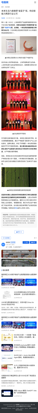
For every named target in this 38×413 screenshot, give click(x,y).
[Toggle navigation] (35, 2)
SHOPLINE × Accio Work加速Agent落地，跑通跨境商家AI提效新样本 (25, 356)
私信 (34, 242)
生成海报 (7, 238)
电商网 (3, 18)
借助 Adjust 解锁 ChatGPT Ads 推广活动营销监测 (25, 392)
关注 (27, 242)
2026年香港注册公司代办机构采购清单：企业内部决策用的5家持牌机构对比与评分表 (24, 293)
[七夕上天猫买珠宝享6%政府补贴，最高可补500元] (7, 368)
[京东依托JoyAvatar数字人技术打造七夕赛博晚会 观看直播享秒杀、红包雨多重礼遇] (7, 347)
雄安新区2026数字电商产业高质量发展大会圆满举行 (19, 276)
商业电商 (18, 18)
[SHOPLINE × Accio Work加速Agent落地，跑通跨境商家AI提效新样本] (7, 358)
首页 (2, 7)
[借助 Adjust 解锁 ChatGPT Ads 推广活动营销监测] (7, 393)
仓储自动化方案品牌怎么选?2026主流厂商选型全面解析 (18, 377)
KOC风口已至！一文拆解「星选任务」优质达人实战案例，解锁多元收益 (25, 336)
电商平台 (8, 27)
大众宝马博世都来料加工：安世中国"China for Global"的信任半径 (17, 303)
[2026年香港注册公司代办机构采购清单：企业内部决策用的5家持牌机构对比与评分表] (7, 294)
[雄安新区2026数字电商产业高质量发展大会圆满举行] (19, 282)
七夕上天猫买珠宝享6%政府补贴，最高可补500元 (24, 367)
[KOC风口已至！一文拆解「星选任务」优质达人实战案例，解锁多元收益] (7, 337)
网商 (15, 208)
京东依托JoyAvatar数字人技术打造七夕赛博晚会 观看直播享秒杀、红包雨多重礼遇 (25, 346)
